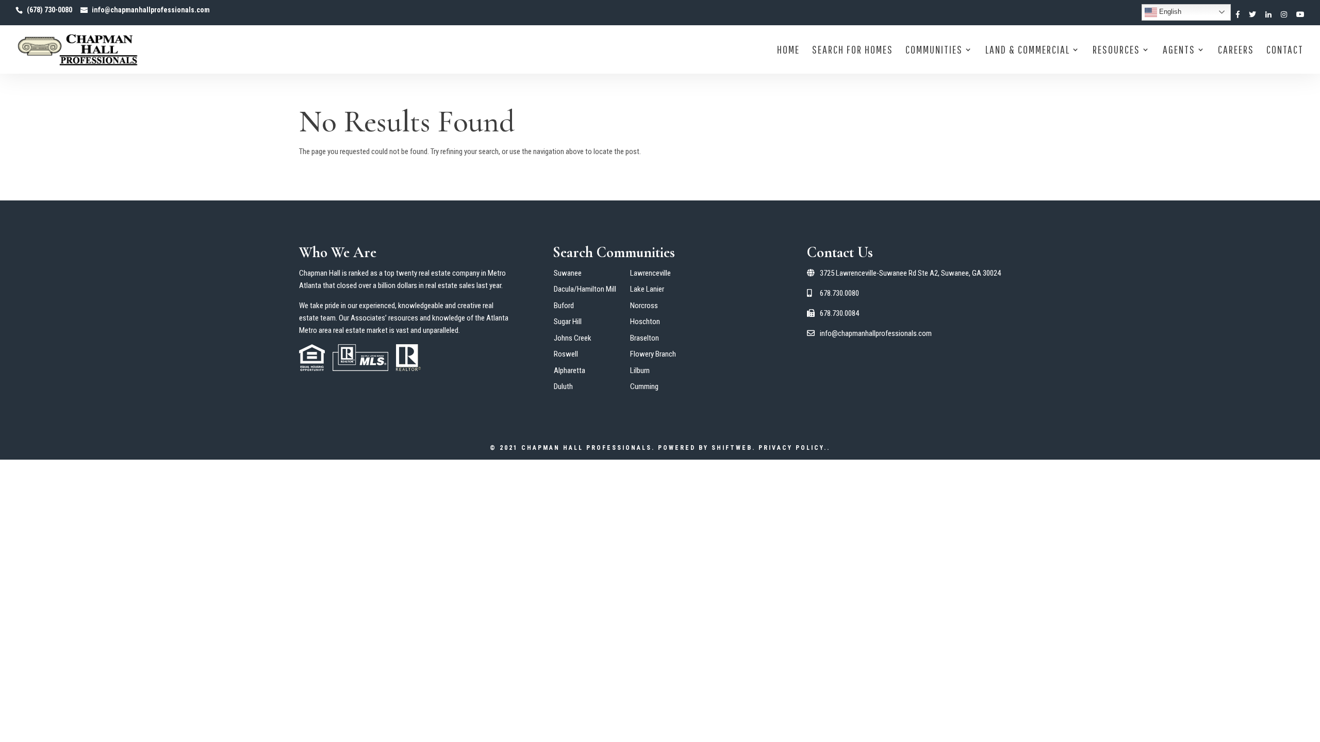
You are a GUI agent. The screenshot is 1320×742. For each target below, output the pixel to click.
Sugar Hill (568, 321)
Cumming (644, 386)
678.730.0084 (838, 313)
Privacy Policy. (792, 447)
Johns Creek (572, 338)
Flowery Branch (653, 354)
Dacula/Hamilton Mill (585, 289)
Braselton (644, 338)
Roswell (566, 354)
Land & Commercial (1027, 51)
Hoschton (645, 321)
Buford (564, 305)
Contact (1285, 51)
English (1169, 11)
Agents (1179, 51)
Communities (934, 51)
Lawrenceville (650, 273)
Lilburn (640, 370)
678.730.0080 (838, 293)
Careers (1236, 51)
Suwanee (568, 273)
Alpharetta (569, 370)
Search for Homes (852, 51)
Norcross (644, 305)
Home (788, 51)
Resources (1116, 51)
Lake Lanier (647, 289)
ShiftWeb (732, 447)
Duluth (563, 386)
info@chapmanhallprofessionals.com (875, 333)
